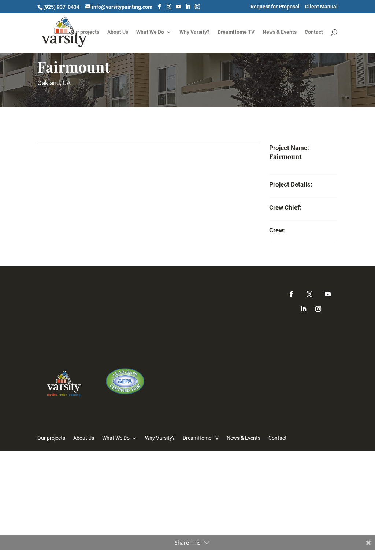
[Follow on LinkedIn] (303, 309)
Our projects (85, 32)
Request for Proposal (275, 7)
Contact (314, 32)
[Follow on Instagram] (318, 309)
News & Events (280, 32)
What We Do (150, 32)
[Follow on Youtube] (328, 294)
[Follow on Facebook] (291, 294)
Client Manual (321, 7)
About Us (117, 32)
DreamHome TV (236, 32)
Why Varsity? (194, 32)
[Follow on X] (309, 294)
